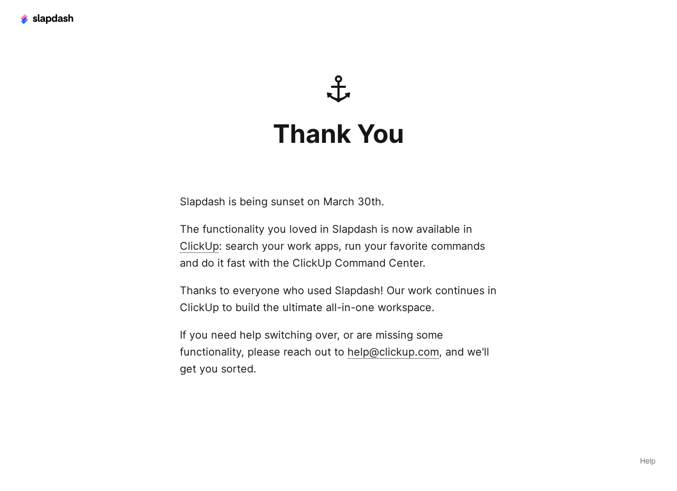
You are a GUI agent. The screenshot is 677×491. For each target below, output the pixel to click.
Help (648, 460)
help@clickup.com (393, 351)
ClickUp (199, 246)
